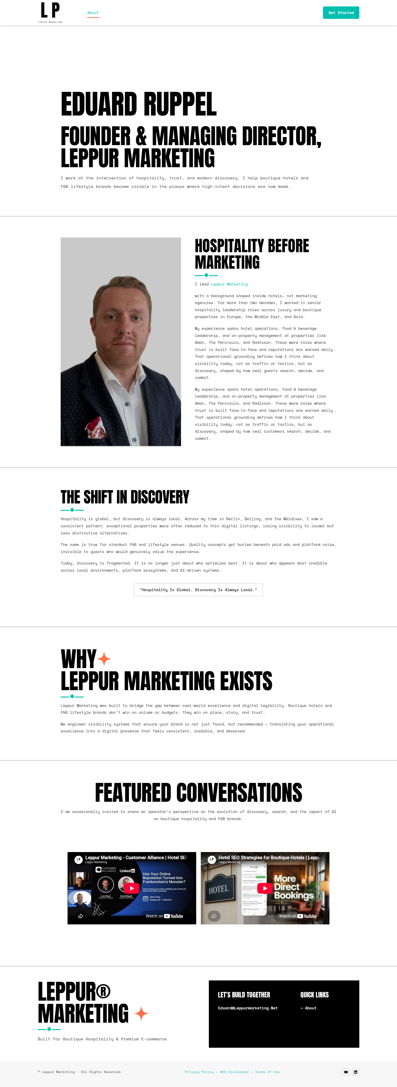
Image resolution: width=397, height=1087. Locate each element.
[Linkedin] (355, 1072)
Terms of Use (267, 1071)
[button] (198, 589)
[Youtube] (346, 1072)
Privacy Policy (199, 1071)
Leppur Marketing (229, 284)
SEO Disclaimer (234, 1071)
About (93, 12)
